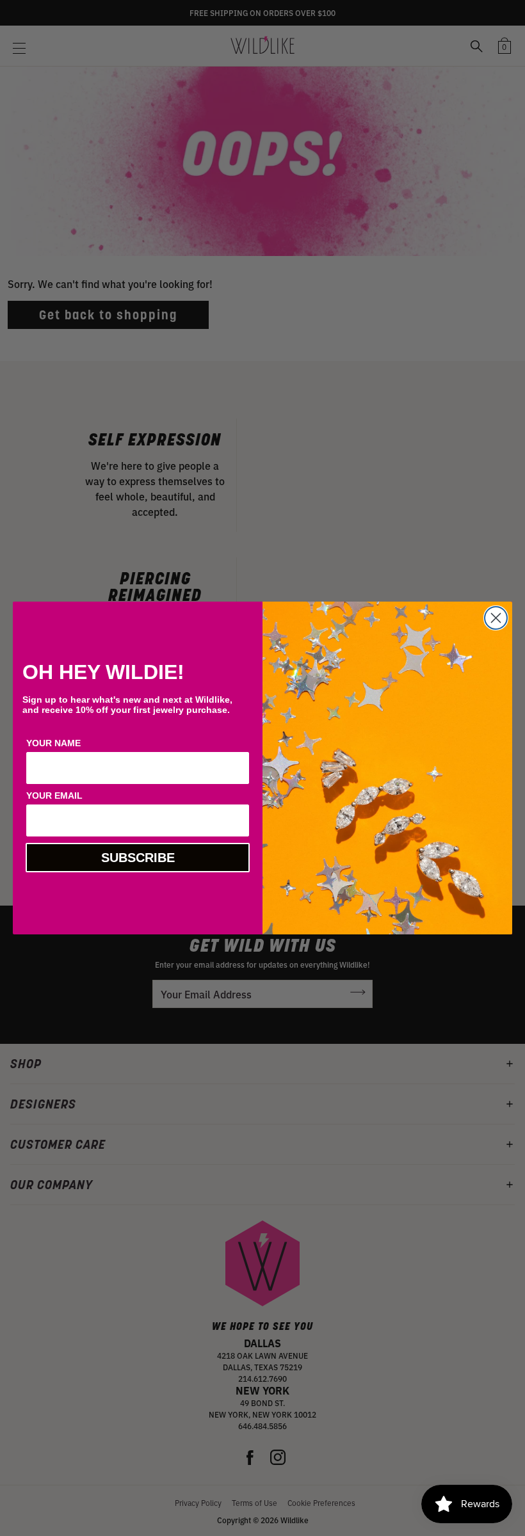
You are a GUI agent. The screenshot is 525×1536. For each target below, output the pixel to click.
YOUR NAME (53, 743)
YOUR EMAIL (54, 795)
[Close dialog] (496, 618)
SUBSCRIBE (138, 858)
